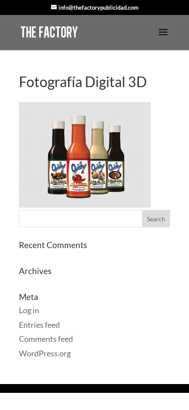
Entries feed (39, 324)
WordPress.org (45, 353)
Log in (29, 310)
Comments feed (46, 339)
